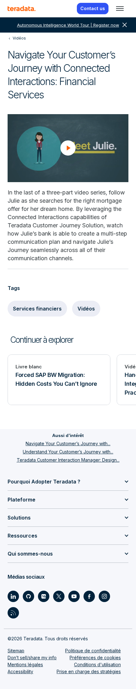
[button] (68, 148)
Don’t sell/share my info (32, 657)
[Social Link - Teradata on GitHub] (28, 596)
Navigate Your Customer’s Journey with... (68, 443)
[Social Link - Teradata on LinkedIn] (13, 596)
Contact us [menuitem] (92, 8)
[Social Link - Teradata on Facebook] (89, 596)
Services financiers (37, 308)
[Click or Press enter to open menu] (119, 8)
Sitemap (16, 650)
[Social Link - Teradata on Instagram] (104, 596)
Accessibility (20, 671)
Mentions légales (25, 664)
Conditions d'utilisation (97, 664)
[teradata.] (21, 8)
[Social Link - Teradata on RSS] (13, 612)
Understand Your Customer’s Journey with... (68, 451)
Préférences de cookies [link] (95, 657)
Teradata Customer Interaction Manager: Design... (68, 460)
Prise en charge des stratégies (89, 671)
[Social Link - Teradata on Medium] (43, 596)
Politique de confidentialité (93, 650)
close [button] (124, 25)
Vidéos (86, 308)
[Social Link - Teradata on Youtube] (74, 596)
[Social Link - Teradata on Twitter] (59, 596)
